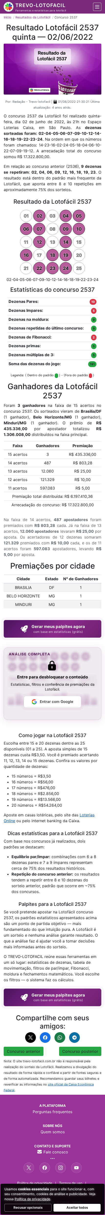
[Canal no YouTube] (76, 1167)
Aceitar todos (77, 1207)
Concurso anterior (23, 1051)
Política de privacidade (34, 1182)
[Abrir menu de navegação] (97, 7)
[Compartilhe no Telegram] (74, 1037)
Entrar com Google (56, 701)
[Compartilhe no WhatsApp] (59, 1037)
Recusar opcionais (27, 1207)
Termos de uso (70, 1182)
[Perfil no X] (28, 1167)
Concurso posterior (80, 1051)
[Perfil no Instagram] (60, 1167)
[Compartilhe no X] (30, 1037)
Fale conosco (55, 1152)
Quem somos (53, 1131)
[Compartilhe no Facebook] (45, 1037)
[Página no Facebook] (44, 1167)
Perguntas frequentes (52, 1111)
